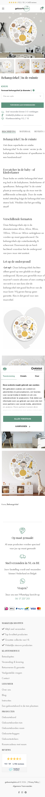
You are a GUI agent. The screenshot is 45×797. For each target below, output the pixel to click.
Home (3, 504)
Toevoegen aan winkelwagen (22, 105)
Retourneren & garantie (13, 667)
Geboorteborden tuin (12, 722)
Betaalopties (8, 656)
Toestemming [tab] (9, 376)
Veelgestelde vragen (12, 672)
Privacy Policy (33, 782)
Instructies (6, 700)
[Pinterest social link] (26, 792)
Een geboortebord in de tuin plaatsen (20, 705)
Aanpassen (21, 426)
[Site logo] (22, 8)
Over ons (6, 689)
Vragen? (22, 588)
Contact (5, 678)
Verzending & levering (13, 661)
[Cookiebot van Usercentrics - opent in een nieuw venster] (31, 369)
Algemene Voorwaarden (22, 786)
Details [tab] (23, 376)
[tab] (9, 131)
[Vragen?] (22, 581)
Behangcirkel (12, 504)
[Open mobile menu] (3, 8)
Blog (4, 695)
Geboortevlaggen (10, 733)
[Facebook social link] (19, 792)
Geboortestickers (10, 738)
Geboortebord (9, 717)
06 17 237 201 (22, 598)
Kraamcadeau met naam (14, 744)
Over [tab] (37, 376)
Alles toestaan (22, 419)
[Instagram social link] (22, 792)
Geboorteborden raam (13, 728)
